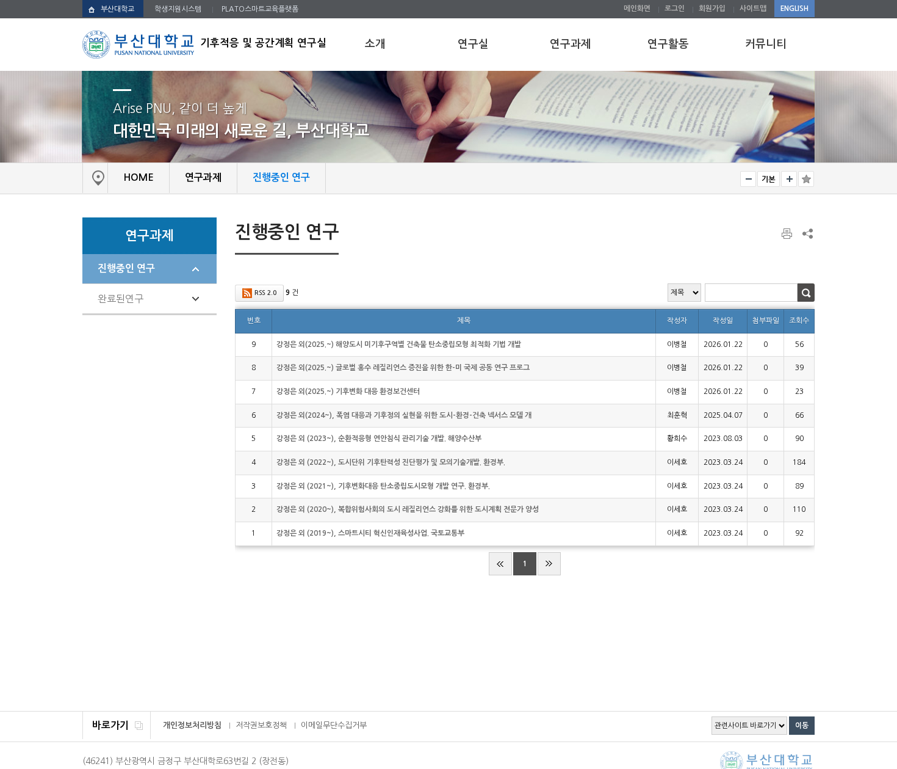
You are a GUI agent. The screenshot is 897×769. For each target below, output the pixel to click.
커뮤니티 (766, 43)
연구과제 (570, 43)
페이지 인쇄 (788, 234)
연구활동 (668, 43)
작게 (748, 179)
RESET (768, 179)
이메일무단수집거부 (334, 725)
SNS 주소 (806, 233)
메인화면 (637, 8)
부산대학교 (117, 9)
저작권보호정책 (261, 725)
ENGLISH (794, 8)
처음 (500, 563)
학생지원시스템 (177, 9)
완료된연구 (120, 299)
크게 (789, 179)
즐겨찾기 (806, 179)
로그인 (675, 8)
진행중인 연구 (126, 268)
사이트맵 (753, 8)
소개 (375, 43)
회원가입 (712, 8)
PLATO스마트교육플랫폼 (260, 9)
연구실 (473, 43)
